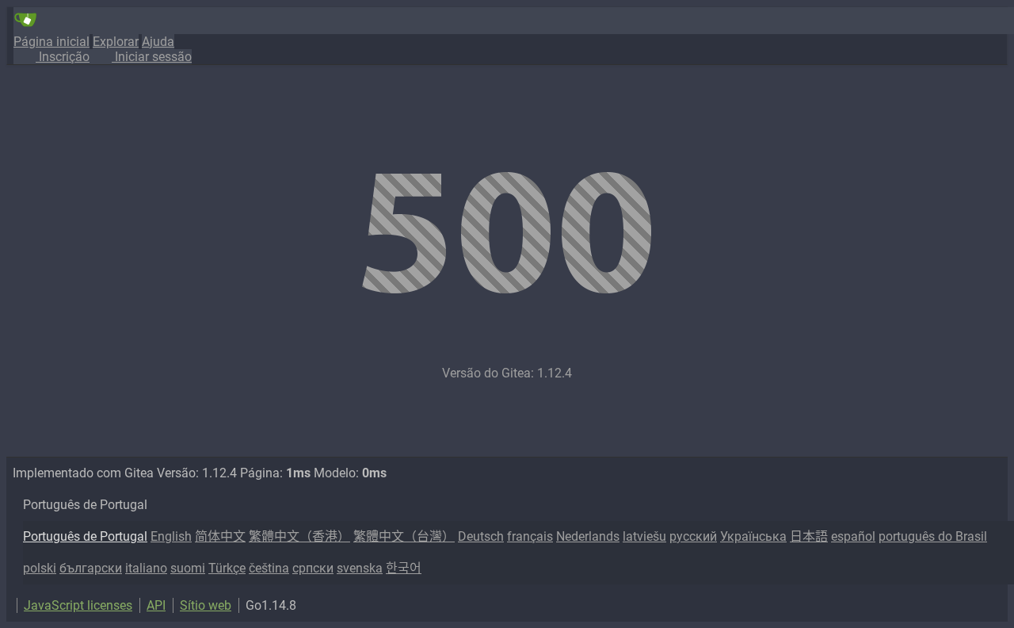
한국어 (403, 568)
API (156, 605)
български (90, 568)
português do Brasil (933, 536)
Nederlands (587, 536)
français (530, 536)
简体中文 (220, 536)
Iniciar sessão (152, 56)
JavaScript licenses (78, 605)
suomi (187, 568)
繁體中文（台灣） (404, 536)
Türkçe (227, 568)
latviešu (644, 536)
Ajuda (158, 41)
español (853, 536)
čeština (269, 568)
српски (313, 568)
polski (39, 568)
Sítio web (205, 605)
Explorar (116, 41)
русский (693, 536)
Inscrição (63, 56)
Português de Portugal (85, 536)
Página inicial (51, 41)
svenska (360, 568)
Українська (753, 536)
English (171, 536)
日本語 (809, 536)
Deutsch (481, 536)
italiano (146, 568)
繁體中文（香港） (299, 536)
